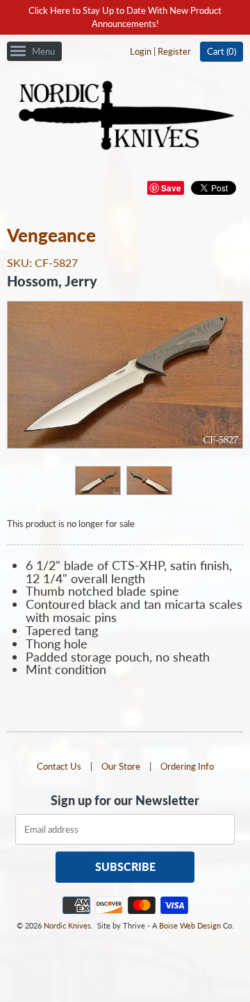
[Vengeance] (97, 480)
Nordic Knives (67, 925)
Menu (43, 51)
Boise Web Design (190, 925)
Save (171, 188)
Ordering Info (187, 766)
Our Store (120, 766)
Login (140, 51)
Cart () (221, 51)
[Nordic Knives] (125, 116)
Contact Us (59, 766)
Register (174, 51)
